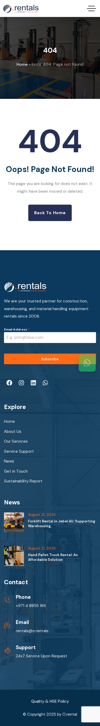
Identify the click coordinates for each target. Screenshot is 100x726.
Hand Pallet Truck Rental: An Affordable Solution (53, 557)
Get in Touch (16, 471)
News (9, 461)
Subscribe (50, 359)
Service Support (19, 451)
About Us (12, 431)
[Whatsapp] (45, 382)
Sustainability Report (23, 481)
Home (22, 64)
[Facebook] (9, 382)
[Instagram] (21, 382)
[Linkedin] (33, 382)
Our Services (16, 441)
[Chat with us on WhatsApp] (87, 363)
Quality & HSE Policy (50, 701)
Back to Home (50, 212)
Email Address (17, 329)
